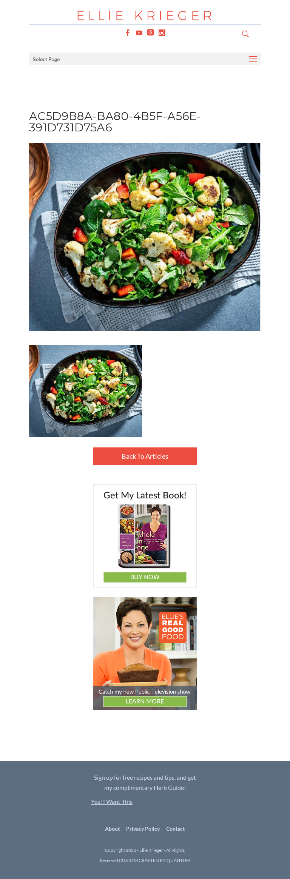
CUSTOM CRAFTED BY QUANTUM (154, 860)
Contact (175, 828)
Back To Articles (145, 456)
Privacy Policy (143, 828)
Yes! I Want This (112, 801)
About (112, 828)
